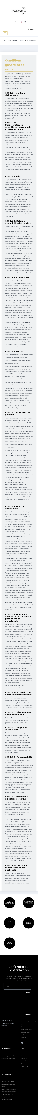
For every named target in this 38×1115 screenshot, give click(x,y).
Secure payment (7, 1099)
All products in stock (8, 1081)
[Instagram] (22, 1043)
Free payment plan (7, 1097)
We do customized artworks (26, 1036)
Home (22, 41)
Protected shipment (7, 1094)
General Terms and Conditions (27, 1057)
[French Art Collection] (19, 11)
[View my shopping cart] (25, 22)
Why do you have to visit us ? (28, 1023)
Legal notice (24, 1066)
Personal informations (8, 1058)
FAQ (22, 1063)
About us (23, 1027)
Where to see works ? (27, 1029)
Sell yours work (25, 1032)
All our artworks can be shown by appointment (9, 1090)
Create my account (8, 1056)
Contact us (24, 1061)
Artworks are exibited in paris (9, 1085)
